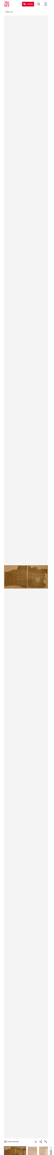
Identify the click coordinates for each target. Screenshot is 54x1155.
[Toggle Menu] (45, 4)
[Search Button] (39, 4)
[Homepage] (7, 4)
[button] (26, 577)
